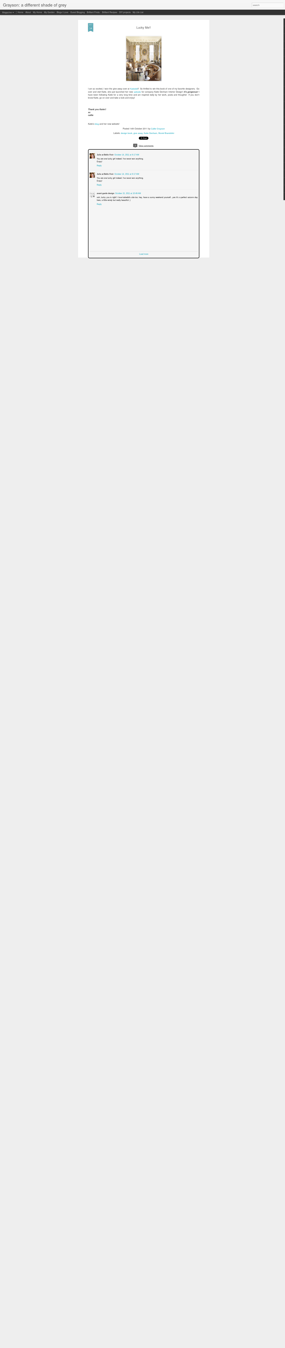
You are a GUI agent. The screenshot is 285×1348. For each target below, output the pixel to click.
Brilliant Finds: (93, 12)
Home (20, 12)
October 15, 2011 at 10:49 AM (128, 193)
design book (126, 133)
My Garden (49, 12)
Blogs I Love (62, 12)
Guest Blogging (77, 12)
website (137, 92)
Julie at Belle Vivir (104, 154)
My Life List (138, 12)
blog (97, 124)
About (28, 12)
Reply (98, 165)
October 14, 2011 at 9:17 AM (126, 154)
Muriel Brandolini (166, 133)
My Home (37, 12)
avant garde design (105, 193)
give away (138, 133)
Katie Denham (150, 133)
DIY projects (125, 12)
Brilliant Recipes (109, 12)
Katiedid (134, 89)
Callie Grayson (158, 128)
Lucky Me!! (143, 27)
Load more (143, 254)
